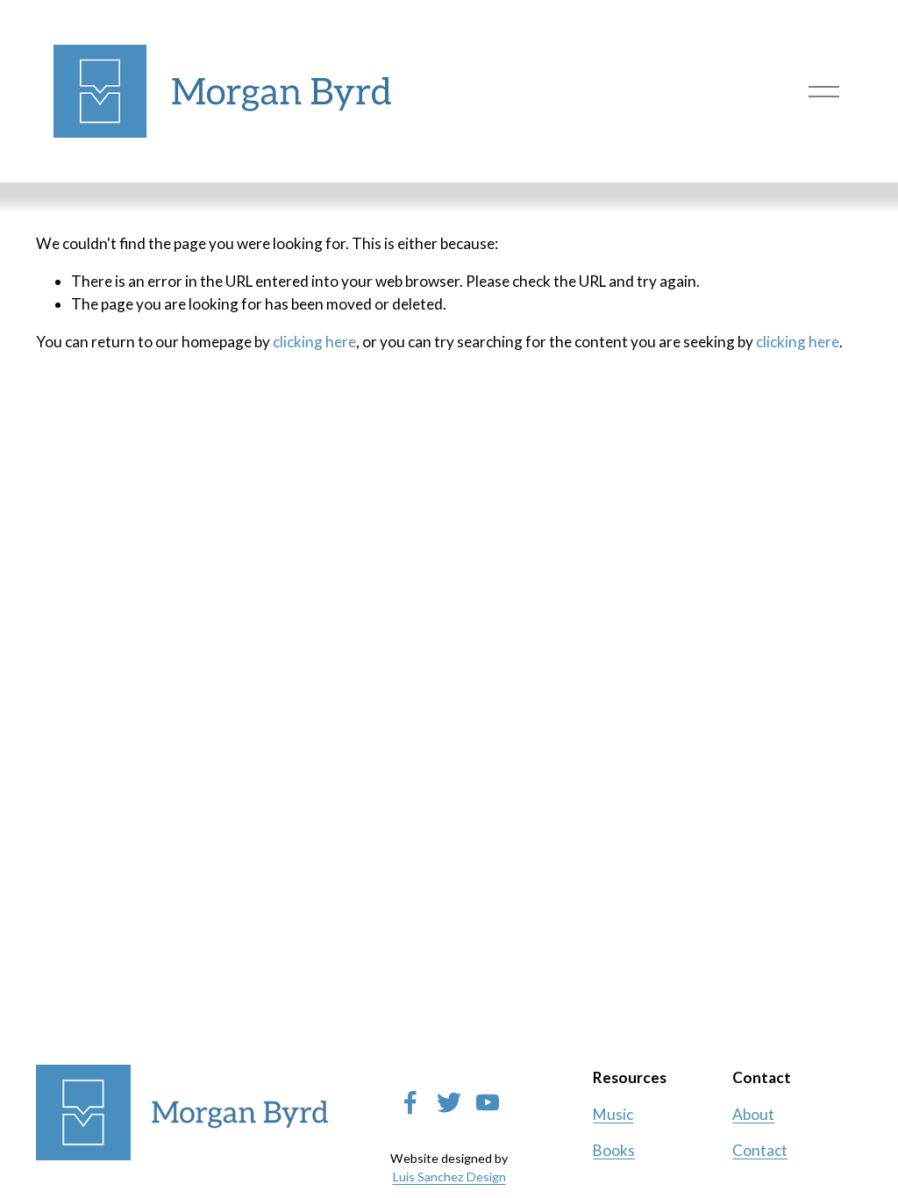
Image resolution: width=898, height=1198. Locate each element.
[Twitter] (449, 1102)
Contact (760, 1150)
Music (613, 1114)
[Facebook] (410, 1102)
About (753, 1114)
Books (614, 1150)
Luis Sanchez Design (449, 1176)
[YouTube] (487, 1102)
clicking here (314, 341)
